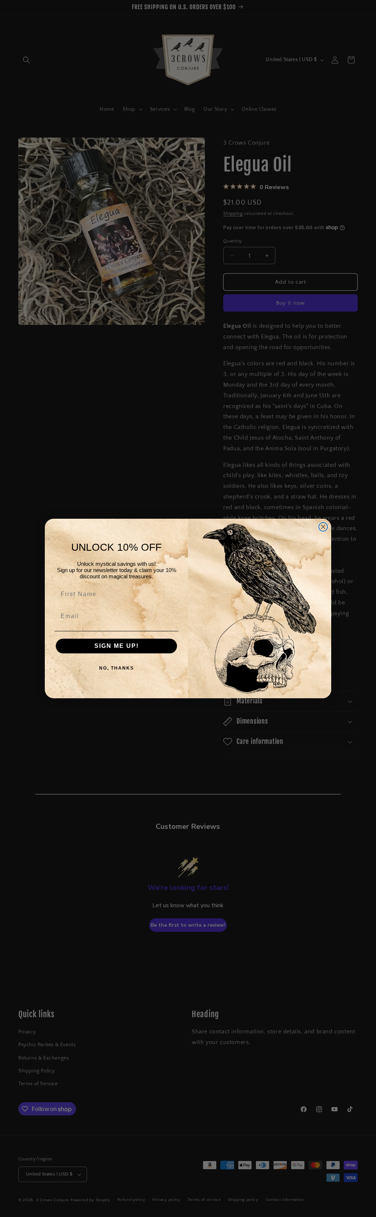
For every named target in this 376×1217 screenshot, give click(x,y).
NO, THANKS (116, 668)
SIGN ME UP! (116, 646)
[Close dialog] (323, 526)
